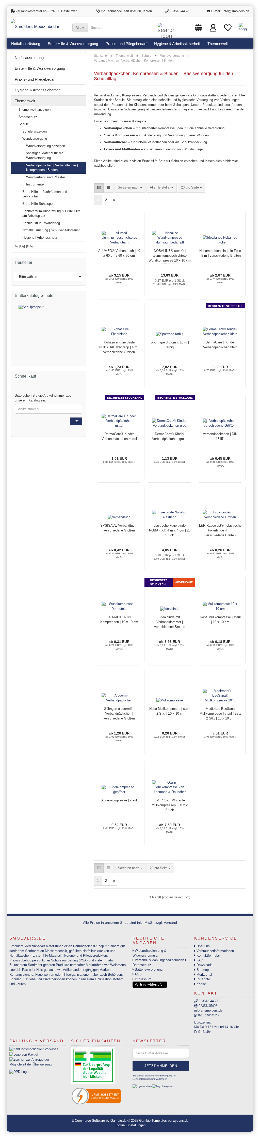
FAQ (199, 960)
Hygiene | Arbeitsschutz (39, 237)
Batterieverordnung (148, 969)
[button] (198, 26)
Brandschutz (28, 117)
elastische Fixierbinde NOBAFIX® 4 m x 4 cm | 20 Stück (169, 530)
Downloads (204, 965)
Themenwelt (217, 43)
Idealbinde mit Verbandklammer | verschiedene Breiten (169, 621)
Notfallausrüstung (25, 43)
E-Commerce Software (88, 1120)
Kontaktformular (208, 955)
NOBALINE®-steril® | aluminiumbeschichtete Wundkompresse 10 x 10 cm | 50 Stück (170, 256)
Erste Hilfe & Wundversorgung (73, 43)
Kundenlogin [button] (213, 26)
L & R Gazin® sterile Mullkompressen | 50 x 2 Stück (170, 805)
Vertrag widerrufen (150, 984)
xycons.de (180, 1120)
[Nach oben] (10, 1130)
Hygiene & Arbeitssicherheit (177, 43)
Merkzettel (227, 26)
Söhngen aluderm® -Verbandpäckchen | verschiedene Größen (119, 713)
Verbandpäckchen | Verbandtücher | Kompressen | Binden (52, 167)
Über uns (203, 946)
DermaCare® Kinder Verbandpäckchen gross (169, 436)
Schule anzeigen (34, 131)
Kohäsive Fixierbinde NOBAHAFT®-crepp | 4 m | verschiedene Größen (119, 347)
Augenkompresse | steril (119, 800)
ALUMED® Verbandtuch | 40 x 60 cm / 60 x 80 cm (119, 253)
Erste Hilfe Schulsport (38, 204)
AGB (138, 974)
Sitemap (202, 970)
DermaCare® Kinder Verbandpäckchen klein (220, 344)
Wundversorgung (34, 138)
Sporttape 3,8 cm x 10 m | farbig (170, 344)
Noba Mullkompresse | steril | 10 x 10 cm (220, 619)
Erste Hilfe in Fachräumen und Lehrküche (44, 194)
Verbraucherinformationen (215, 951)
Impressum (142, 979)
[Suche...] (162, 27)
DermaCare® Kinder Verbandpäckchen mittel (119, 436)
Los (76, 421)
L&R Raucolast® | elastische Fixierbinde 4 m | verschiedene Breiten (220, 530)
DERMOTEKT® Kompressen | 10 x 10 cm (119, 619)
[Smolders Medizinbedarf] (38, 27)
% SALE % (24, 246)
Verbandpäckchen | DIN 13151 (220, 436)
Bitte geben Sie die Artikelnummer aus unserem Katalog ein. (43, 398)
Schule (24, 124)
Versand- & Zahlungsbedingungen (159, 960)
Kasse (201, 984)
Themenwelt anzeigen (35, 109)
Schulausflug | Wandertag (41, 223)
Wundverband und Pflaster (45, 177)
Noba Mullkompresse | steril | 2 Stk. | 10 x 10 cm (169, 711)
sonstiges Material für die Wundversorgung (44, 155)
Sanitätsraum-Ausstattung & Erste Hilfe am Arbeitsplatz (51, 213)
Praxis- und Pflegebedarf (126, 43)
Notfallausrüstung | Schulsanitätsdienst (51, 230)
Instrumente (35, 184)
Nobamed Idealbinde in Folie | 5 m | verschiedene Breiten (220, 253)
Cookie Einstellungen (130, 1125)
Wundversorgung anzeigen (45, 146)
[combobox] (130, 188)
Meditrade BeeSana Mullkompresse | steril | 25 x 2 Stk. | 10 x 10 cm (220, 713)
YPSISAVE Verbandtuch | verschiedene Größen (119, 528)
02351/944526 (180, 11)
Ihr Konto (203, 979)
